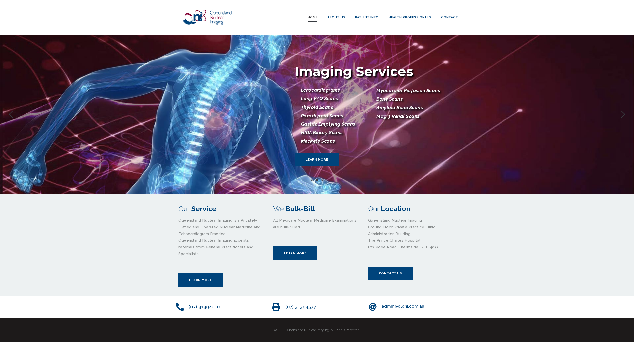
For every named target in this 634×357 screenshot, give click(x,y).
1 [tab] (312, 180)
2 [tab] (317, 180)
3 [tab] (322, 180)
